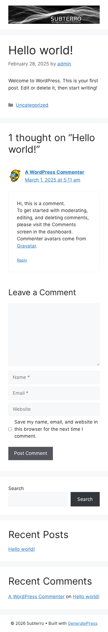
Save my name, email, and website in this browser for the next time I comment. (56, 429)
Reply (22, 260)
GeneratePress (82, 623)
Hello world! (21, 549)
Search (16, 488)
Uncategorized (32, 105)
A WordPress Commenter (54, 172)
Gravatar (26, 246)
